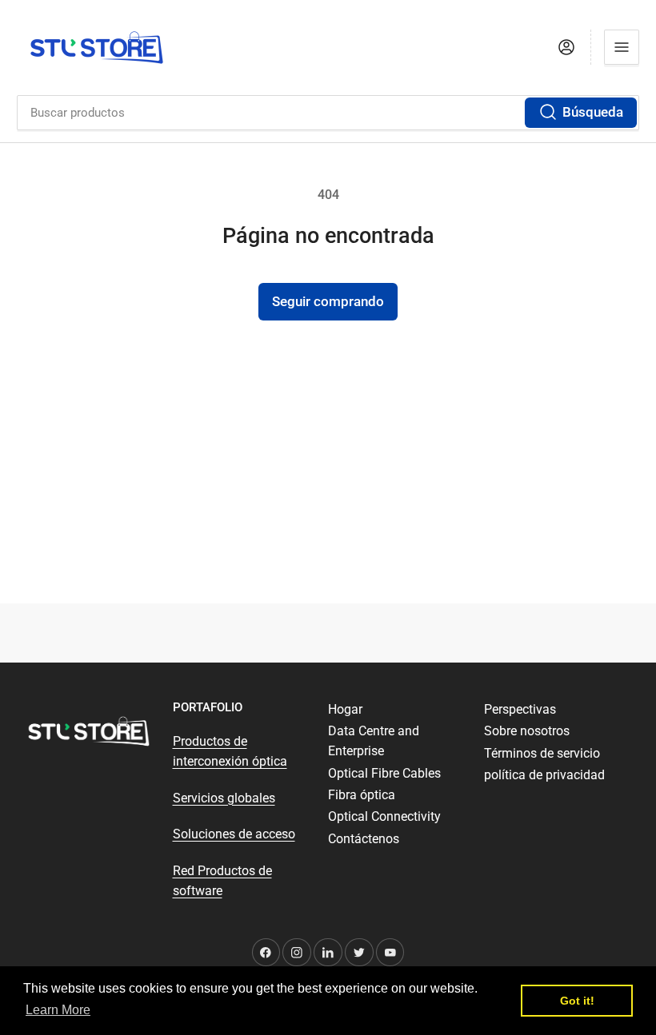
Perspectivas (520, 709)
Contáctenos (363, 838)
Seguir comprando (328, 301)
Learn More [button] (58, 1010)
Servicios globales (224, 798)
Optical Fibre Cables (384, 773)
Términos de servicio (542, 753)
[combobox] (328, 112)
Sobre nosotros (527, 730)
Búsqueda (592, 112)
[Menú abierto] (621, 47)
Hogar (345, 709)
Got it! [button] (577, 1000)
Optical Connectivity (384, 816)
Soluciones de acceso (234, 834)
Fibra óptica (361, 794)
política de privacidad (544, 774)
